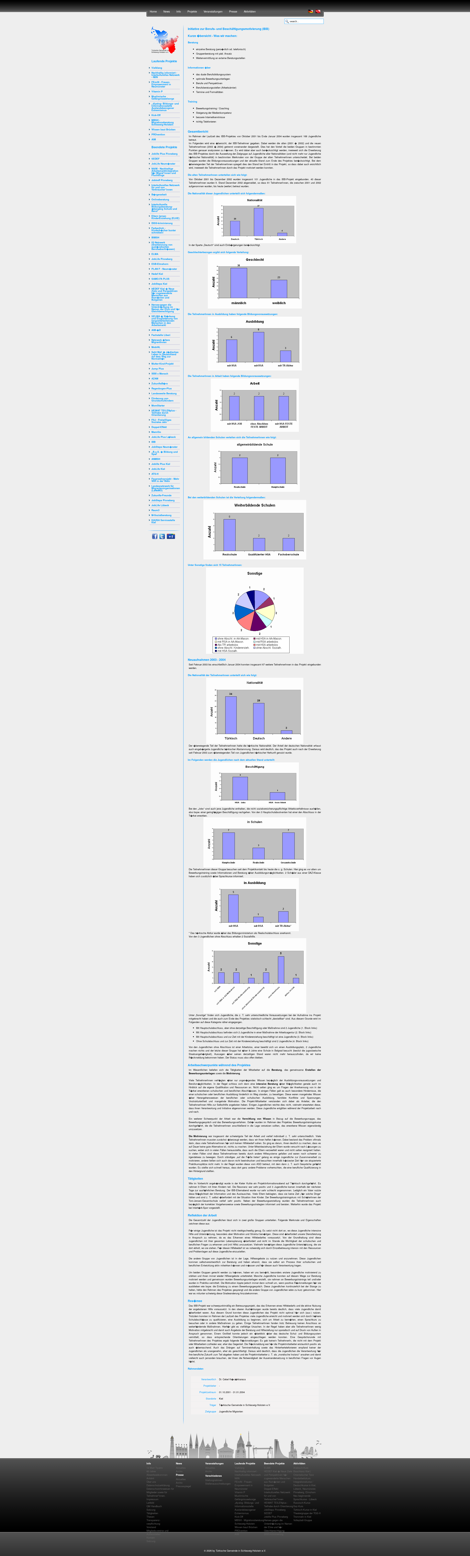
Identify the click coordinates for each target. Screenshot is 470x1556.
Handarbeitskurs (302, 1478)
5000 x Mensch (159, 373)
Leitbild (150, 1502)
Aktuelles (181, 1467)
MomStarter (158, 405)
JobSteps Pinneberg (163, 500)
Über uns (151, 1481)
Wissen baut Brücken (163, 129)
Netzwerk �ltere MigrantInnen (160, 341)
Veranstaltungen (213, 11)
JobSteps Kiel (159, 283)
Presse (233, 11)
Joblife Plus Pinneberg (164, 153)
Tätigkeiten (152, 1513)
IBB (153, 442)
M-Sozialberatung (161, 515)
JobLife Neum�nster (163, 163)
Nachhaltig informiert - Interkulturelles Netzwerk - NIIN (165, 75)
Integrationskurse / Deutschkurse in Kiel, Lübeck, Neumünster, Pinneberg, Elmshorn (304, 1487)
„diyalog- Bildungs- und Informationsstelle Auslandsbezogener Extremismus (165, 107)
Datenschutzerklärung (158, 1485)
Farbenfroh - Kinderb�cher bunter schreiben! (163, 230)
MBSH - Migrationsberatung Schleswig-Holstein (162, 122)
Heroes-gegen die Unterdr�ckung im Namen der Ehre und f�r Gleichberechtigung (165, 308)
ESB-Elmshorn (159, 264)
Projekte (192, 11)
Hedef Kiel (157, 273)
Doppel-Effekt (159, 427)
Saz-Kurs (298, 1506)
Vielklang (156, 67)
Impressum (152, 1499)
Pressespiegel (183, 1486)
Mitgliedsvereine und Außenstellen (157, 1532)
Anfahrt (150, 1478)
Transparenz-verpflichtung (153, 1521)
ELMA (154, 254)
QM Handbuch (154, 1506)
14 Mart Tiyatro (155, 1467)
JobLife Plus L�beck (163, 437)
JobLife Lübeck (160, 505)
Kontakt (151, 1537)
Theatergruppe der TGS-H (307, 1513)
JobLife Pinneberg (161, 259)
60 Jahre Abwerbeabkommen (157, 1472)
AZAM (154, 378)
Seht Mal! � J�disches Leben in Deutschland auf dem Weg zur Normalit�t (164, 355)
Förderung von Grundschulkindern (162, 399)
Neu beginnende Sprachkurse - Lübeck (305, 1497)
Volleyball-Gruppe (302, 1520)
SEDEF (155, 158)
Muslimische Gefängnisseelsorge (162, 97)
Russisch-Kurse (301, 1502)
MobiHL (155, 347)
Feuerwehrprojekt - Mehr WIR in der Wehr (165, 480)
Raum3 (155, 510)
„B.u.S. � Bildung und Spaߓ (164, 453)
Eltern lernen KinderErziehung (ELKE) (165, 217)
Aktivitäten (250, 11)
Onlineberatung (160, 199)
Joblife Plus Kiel (160, 464)
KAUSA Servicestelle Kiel (163, 521)
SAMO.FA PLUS (160, 278)
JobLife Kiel (158, 469)
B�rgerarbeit (159, 194)
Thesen (150, 1516)
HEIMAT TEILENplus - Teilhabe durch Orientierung (163, 413)
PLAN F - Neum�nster (164, 269)
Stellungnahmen (213, 1480)
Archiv (179, 1471)
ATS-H (154, 474)
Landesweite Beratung (164, 393)
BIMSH (155, 237)
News (166, 11)
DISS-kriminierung (162, 223)
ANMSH (155, 459)
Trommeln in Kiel (302, 1516)
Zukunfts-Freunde (161, 495)
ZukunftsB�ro (159, 383)
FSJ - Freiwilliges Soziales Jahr (161, 421)
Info (178, 11)
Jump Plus (157, 368)
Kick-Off (155, 115)
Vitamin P (157, 91)
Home (153, 11)
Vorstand (151, 1527)
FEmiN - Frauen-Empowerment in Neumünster (161, 84)
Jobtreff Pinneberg (162, 180)
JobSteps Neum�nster (164, 447)
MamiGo (156, 432)
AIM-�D (156, 330)
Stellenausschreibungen (218, 1483)
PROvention (158, 134)
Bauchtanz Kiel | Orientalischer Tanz (303, 1472)
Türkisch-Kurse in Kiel (305, 1509)
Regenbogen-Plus (161, 388)
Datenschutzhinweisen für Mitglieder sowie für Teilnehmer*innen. (160, 1492)
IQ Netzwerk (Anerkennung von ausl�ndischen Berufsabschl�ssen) (163, 246)
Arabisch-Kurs (300, 1467)
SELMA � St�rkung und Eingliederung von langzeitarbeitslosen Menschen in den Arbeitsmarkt (164, 320)
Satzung (151, 1509)
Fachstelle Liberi (160, 335)
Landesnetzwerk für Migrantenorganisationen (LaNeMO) (165, 488)
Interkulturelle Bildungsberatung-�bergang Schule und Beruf (164, 208)
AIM (153, 139)
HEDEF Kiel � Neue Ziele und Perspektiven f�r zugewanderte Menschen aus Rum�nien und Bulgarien (164, 294)
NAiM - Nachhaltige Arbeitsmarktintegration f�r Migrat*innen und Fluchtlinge (164, 172)
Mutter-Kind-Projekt (162, 363)
